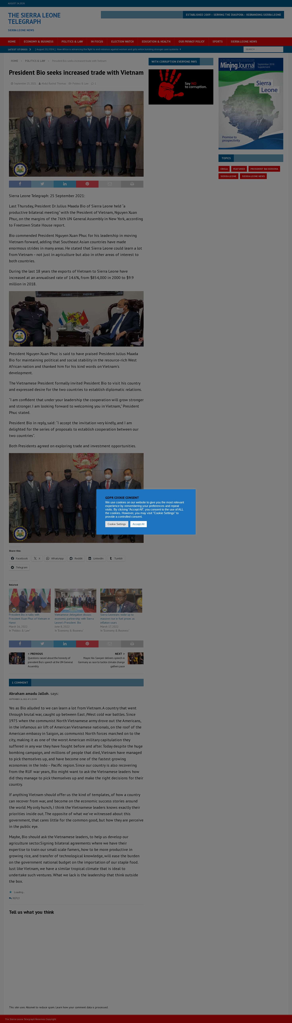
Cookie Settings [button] (117, 524)
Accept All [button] (138, 524)
